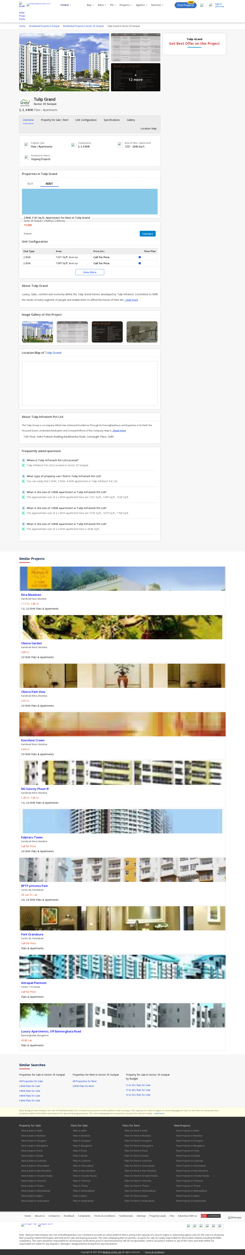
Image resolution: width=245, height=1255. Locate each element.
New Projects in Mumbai (189, 1135)
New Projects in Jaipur (188, 1195)
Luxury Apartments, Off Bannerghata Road (51, 1031)
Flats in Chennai (81, 1180)
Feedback (69, 1215)
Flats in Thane (80, 1185)
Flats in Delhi (80, 1130)
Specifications (112, 120)
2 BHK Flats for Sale (29, 1086)
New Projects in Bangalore (190, 1145)
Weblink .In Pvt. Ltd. (112, 1252)
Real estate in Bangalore (34, 1145)
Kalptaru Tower (32, 837)
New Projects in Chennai (189, 1180)
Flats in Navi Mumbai (84, 1170)
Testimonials (126, 1215)
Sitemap (141, 1215)
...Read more (118, 430)
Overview (28, 120)
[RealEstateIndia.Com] (39, 11)
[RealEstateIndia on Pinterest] (202, 1228)
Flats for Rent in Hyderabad (139, 1200)
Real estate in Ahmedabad (35, 1190)
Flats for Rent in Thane (137, 1185)
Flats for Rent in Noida (137, 1155)
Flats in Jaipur (80, 1195)
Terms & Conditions (104, 1215)
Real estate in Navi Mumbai (36, 1170)
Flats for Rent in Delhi (136, 1130)
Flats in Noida (80, 1155)
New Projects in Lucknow (189, 1160)
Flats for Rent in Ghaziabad (139, 1165)
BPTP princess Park (34, 886)
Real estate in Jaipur (32, 1195)
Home (28, 1215)
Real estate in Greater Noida (36, 1175)
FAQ (172, 1215)
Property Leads (157, 1215)
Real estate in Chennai (33, 1180)
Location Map (148, 128)
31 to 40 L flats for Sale (138, 1090)
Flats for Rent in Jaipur (136, 1195)
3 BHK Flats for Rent (83, 1086)
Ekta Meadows (31, 595)
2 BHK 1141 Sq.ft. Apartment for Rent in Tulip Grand (57, 217)
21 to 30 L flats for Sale (138, 1085)
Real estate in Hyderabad (35, 1200)
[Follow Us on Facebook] (189, 1228)
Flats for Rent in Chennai (138, 1180)
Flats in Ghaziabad (83, 1165)
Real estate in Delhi (31, 1130)
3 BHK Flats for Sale (29, 1090)
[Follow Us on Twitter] (208, 1228)
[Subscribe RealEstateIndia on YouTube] (214, 1228)
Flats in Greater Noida (85, 1175)
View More (89, 272)
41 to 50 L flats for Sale (138, 1094)
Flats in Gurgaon (82, 1140)
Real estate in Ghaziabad (35, 1165)
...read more (131, 299)
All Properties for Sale (31, 1081)
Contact (147, 233)
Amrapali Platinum (33, 983)
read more (159, 1113)
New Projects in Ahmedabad (191, 1190)
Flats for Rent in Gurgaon (138, 1140)
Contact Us (54, 1215)
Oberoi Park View (33, 692)
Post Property (186, 4)
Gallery (131, 120)
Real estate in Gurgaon (33, 1140)
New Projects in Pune (187, 1150)
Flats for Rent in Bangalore (139, 1145)
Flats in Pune (80, 1150)
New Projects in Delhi (187, 1130)
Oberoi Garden (31, 643)
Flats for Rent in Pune (136, 1150)
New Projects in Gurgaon (189, 1140)
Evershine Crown (32, 740)
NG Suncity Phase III (35, 789)
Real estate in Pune (32, 1150)
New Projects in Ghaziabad (191, 1165)
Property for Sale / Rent (54, 120)
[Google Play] (28, 1225)
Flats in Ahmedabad (84, 1190)
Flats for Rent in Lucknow (138, 1160)
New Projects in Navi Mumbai (192, 1170)
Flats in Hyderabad (83, 1200)
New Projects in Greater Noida (192, 1175)
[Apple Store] (45, 1225)
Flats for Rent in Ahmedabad (140, 1190)
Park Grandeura (32, 934)
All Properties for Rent (84, 1081)
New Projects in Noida (188, 1155)
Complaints (84, 1215)
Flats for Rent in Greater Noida (141, 1175)
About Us (40, 1215)
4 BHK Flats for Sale (29, 1095)
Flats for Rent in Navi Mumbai (140, 1170)
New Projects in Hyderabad (191, 1200)
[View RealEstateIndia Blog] (196, 1228)
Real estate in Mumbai (33, 1135)
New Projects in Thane (188, 1185)
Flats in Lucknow (82, 1160)
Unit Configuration (86, 120)
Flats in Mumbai (81, 1135)
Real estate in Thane (32, 1185)
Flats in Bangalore (82, 1145)
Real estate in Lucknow (33, 1160)
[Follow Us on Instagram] (221, 1228)
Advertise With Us (187, 1215)
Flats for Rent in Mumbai (138, 1135)
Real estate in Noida (32, 1155)
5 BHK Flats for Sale (29, 1100)
